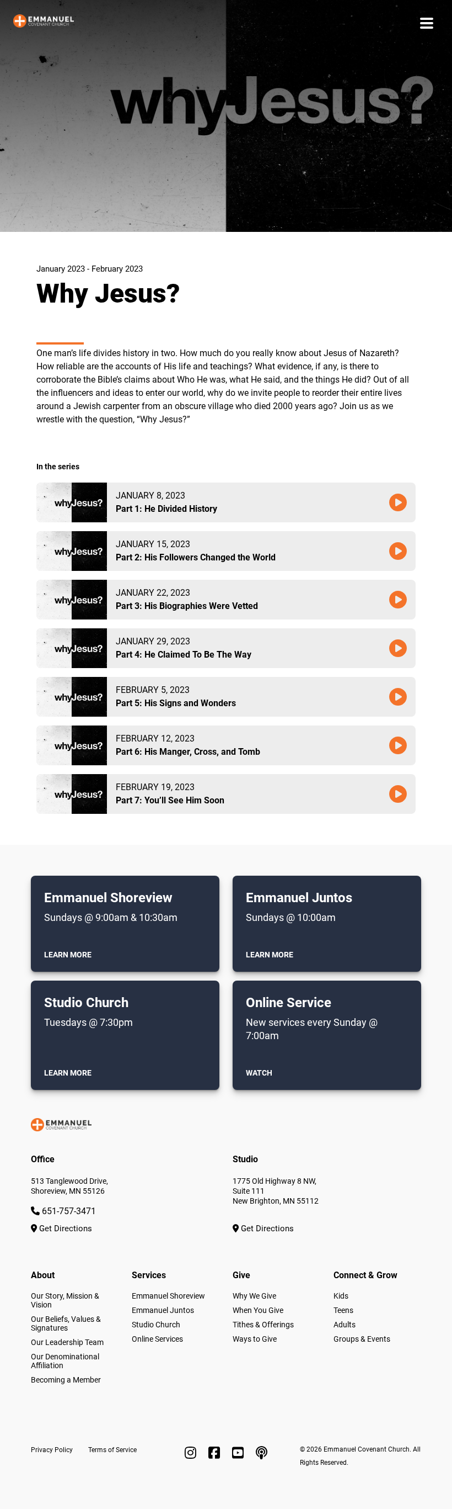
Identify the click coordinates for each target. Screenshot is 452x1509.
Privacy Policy (52, 1450)
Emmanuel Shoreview (168, 1295)
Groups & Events (361, 1339)
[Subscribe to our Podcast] (261, 1453)
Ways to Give (255, 1339)
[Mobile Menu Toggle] (427, 23)
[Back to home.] (43, 23)
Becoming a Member (66, 1379)
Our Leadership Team (67, 1342)
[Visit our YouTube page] (239, 1453)
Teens (343, 1310)
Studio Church (156, 1324)
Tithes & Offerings (263, 1324)
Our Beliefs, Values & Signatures (66, 1323)
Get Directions (64, 1228)
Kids (340, 1295)
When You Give (258, 1310)
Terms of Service (112, 1450)
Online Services (157, 1339)
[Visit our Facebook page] (215, 1453)
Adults (344, 1324)
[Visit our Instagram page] (192, 1453)
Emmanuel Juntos (163, 1310)
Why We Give (254, 1295)
